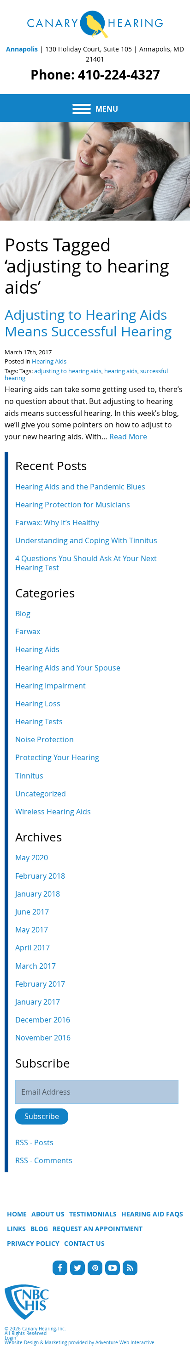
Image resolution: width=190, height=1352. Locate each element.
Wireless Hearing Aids (53, 812)
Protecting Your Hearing (57, 757)
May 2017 (31, 930)
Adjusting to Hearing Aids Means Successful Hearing (88, 323)
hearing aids (120, 371)
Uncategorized (40, 794)
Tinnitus (29, 776)
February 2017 (40, 984)
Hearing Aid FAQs (152, 1214)
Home (17, 1214)
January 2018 (37, 894)
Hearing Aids (49, 361)
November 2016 (43, 1038)
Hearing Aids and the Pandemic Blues (80, 487)
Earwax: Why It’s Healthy (57, 522)
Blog (22, 613)
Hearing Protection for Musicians (72, 505)
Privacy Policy (33, 1243)
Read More (128, 437)
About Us (48, 1214)
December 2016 (42, 1020)
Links (16, 1228)
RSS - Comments (43, 1160)
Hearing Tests (39, 721)
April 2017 (32, 948)
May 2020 (31, 857)
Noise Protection (44, 739)
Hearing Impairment (50, 686)
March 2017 (35, 966)
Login (10, 1338)
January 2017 (37, 1002)
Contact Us (84, 1243)
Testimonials (93, 1214)
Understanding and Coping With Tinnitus (86, 540)
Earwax (27, 631)
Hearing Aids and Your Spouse (67, 668)
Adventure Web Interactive (124, 1343)
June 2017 (32, 912)
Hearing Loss (37, 704)
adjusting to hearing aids (67, 371)
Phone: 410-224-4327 (95, 75)
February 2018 (40, 876)
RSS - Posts (34, 1142)
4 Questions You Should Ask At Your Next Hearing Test (86, 562)
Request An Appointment (97, 1228)
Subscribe (41, 1116)
